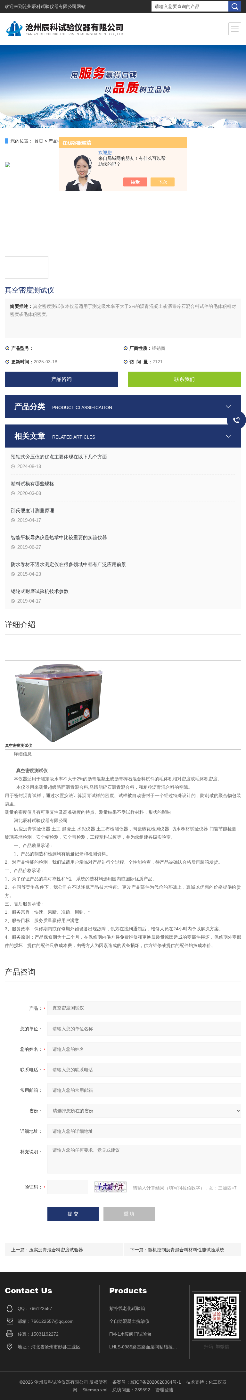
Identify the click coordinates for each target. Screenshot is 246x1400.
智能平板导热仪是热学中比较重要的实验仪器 (59, 537)
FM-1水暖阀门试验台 (130, 1334)
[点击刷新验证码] (110, 1187)
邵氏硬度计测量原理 (32, 510)
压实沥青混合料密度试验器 (56, 1249)
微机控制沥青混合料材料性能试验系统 (186, 1249)
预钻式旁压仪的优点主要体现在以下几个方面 (59, 456)
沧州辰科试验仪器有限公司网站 (54, 6)
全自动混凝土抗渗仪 (129, 1321)
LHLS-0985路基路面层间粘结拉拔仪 (144, 1346)
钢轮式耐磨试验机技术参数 (40, 591)
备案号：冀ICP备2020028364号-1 (146, 1382)
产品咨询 (61, 379)
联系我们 (184, 379)
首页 (38, 141)
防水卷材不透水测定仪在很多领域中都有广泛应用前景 (68, 564)
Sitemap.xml (94, 1389)
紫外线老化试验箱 (127, 1308)
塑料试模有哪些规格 (32, 483)
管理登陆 (164, 1389)
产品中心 (57, 141)
